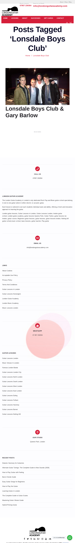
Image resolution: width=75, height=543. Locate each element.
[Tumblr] (31, 539)
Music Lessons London (10, 308)
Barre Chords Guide (9, 477)
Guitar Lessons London (44, 213)
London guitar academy (16, 216)
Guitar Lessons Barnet (10, 409)
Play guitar (45, 221)
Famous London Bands (10, 368)
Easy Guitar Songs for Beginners (13, 482)
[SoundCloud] (50, 539)
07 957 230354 (38, 335)
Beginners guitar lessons (26, 218)
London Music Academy (10, 303)
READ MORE (37, 132)
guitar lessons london (53, 218)
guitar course (12, 218)
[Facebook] (24, 539)
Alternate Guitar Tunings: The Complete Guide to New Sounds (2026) (25, 468)
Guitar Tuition (49, 216)
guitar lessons (40, 218)
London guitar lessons (9, 213)
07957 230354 (37, 178)
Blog (70, 2)
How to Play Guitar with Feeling (13, 472)
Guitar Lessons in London (27, 213)
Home (5, 18)
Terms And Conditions (9, 285)
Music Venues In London (10, 363)
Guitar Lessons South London (12, 381)
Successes (35, 18)
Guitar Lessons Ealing (9, 395)
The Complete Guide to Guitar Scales (15, 495)
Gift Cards (48, 18)
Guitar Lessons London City (11, 372)
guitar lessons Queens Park (33, 216)
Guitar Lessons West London (12, 386)
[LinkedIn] (34, 539)
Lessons (14, 18)
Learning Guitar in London (11, 491)
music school (16, 221)
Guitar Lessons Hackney (10, 405)
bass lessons (26, 221)
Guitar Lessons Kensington (11, 294)
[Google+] (38, 539)
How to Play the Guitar (10, 486)
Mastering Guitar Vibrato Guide (13, 500)
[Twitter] (28, 539)
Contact (60, 18)
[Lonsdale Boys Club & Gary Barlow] (37, 91)
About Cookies (7, 271)
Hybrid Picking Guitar (9, 505)
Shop (66, 2)
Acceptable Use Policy (10, 275)
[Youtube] (46, 539)
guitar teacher (36, 221)
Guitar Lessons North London (12, 377)
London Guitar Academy (10, 299)
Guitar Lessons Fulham (10, 400)
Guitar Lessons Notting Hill (11, 414)
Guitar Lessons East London (12, 391)
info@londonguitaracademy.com (50, 6)
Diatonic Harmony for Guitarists (13, 463)
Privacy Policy (7, 280)
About (61, 2)
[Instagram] (42, 539)
